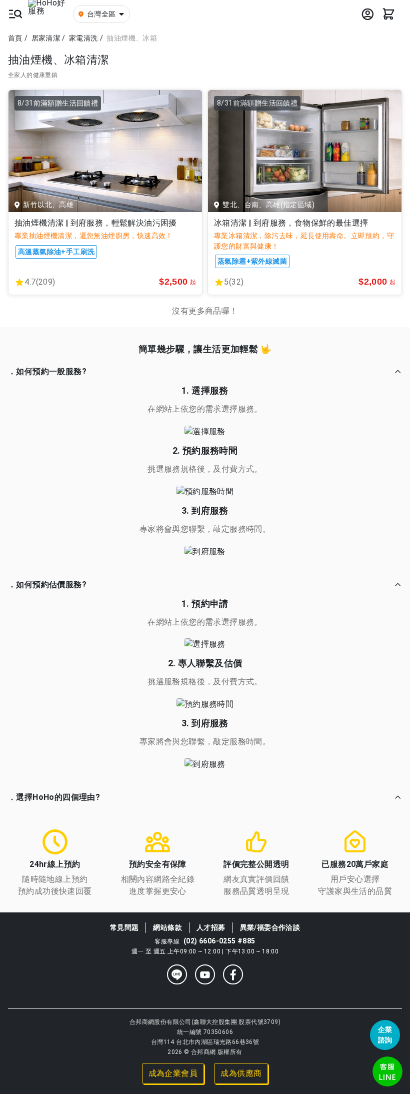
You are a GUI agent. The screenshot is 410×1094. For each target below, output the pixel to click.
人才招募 (211, 927)
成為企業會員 (173, 1073)
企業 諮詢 (385, 1034)
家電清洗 (83, 38)
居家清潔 (46, 38)
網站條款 (167, 927)
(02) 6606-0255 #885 (220, 941)
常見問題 (124, 927)
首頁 (15, 38)
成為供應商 (241, 1073)
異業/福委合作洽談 (270, 927)
